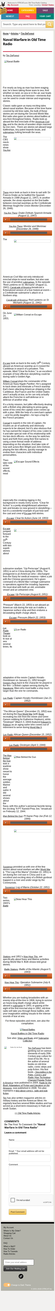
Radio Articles (9, 1254)
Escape (6, 363)
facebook (5, 48)
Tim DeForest (27, 33)
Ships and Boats (25, 1038)
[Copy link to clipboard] (21, 1276)
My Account (13, 5)
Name (11, 1140)
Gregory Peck (9, 683)
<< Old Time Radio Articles (27, 1113)
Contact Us (8, 1238)
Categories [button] (27, 10)
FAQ (27, 16)
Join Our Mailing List (15, 1268)
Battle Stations (11, 969)
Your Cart (45, 16)
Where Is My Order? (12, 1231)
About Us (7, 1236)
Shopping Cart (10, 1233)
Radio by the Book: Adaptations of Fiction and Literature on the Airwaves (27, 1085)
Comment (13, 1164)
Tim (4, 1098)
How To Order (9, 1249)
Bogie (41, 714)
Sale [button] (45, 10)
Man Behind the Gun (13, 816)
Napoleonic (8, 688)
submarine (18, 1005)
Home (10, 10)
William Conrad (10, 381)
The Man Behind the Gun (7, 758)
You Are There (10, 213)
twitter (11, 48)
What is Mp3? (9, 1246)
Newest (10, 16)
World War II (36, 727)
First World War (25, 714)
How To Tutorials (11, 1251)
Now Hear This (30, 956)
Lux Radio (8, 698)
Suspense (8, 866)
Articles (14, 33)
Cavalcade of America (20, 287)
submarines (8, 132)
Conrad (6, 423)
